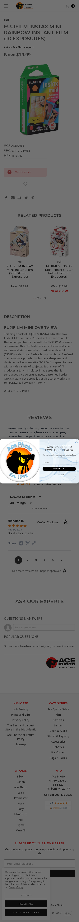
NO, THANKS (59, 474)
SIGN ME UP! (59, 469)
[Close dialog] (76, 441)
